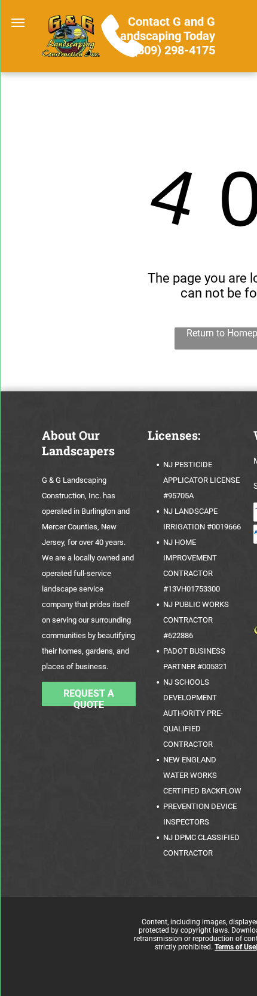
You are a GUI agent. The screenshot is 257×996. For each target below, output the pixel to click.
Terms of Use (235, 947)
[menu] (18, 23)
